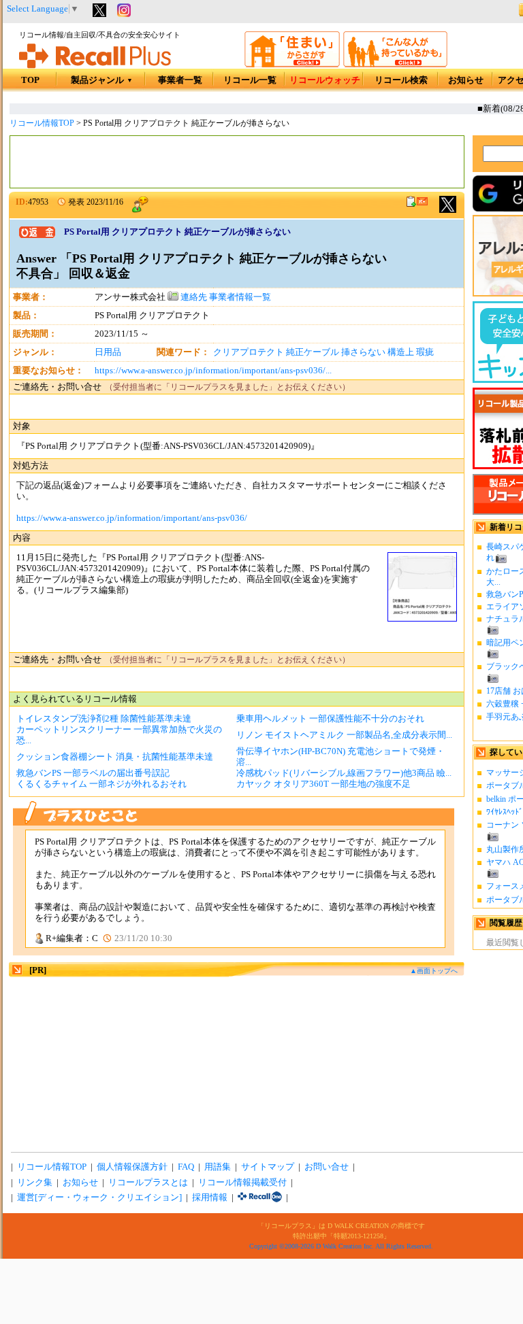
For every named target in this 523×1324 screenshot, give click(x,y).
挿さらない (363, 352)
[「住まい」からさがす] (292, 64)
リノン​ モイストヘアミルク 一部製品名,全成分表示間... (344, 735)
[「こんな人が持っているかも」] (395, 64)
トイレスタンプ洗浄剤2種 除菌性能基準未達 (103, 719)
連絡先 (192, 297)
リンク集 (34, 1182)
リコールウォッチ (324, 80)
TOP (30, 80)
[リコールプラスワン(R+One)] (260, 1197)
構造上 (400, 352)
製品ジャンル (102, 80)
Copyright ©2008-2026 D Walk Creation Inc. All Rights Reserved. (341, 1246)
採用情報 (209, 1197)
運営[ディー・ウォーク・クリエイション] (99, 1197)
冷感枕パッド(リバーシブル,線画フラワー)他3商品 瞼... (343, 773)
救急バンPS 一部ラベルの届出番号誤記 (93, 773)
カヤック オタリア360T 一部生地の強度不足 (323, 784)
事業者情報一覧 (240, 297)
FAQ (186, 1167)
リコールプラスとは (148, 1182)
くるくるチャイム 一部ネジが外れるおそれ (101, 784)
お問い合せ (326, 1167)
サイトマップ (267, 1167)
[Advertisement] (237, 161)
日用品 (108, 352)
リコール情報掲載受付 (242, 1182)
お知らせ (466, 80)
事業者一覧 (180, 80)
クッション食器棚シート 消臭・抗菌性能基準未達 (114, 757)
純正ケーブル (312, 352)
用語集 (217, 1167)
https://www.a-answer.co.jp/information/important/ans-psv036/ (131, 518)
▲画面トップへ (434, 970)
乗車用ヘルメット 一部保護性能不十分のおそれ (330, 719)
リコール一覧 (249, 80)
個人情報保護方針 (132, 1167)
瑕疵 (425, 352)
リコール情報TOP (42, 123)
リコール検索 (401, 80)
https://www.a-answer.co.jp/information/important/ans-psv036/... (213, 370)
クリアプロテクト (248, 352)
